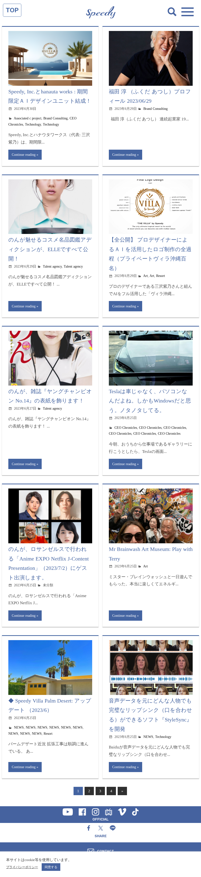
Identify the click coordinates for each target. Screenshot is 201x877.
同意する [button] (51, 867)
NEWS (19, 727)
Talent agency (52, 266)
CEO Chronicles (125, 428)
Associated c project (27, 118)
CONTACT (105, 851)
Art (145, 276)
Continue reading (24, 155)
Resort (160, 276)
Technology (33, 124)
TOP (12, 10)
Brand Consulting (55, 118)
